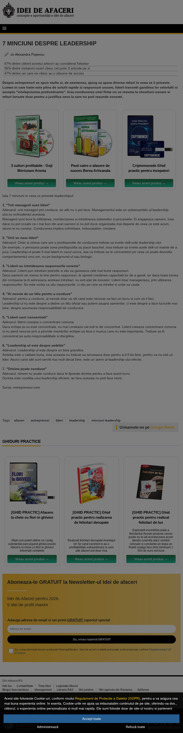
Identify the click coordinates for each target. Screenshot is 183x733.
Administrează (47, 727)
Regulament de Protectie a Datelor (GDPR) (107, 698)
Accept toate (91, 719)
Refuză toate (135, 727)
